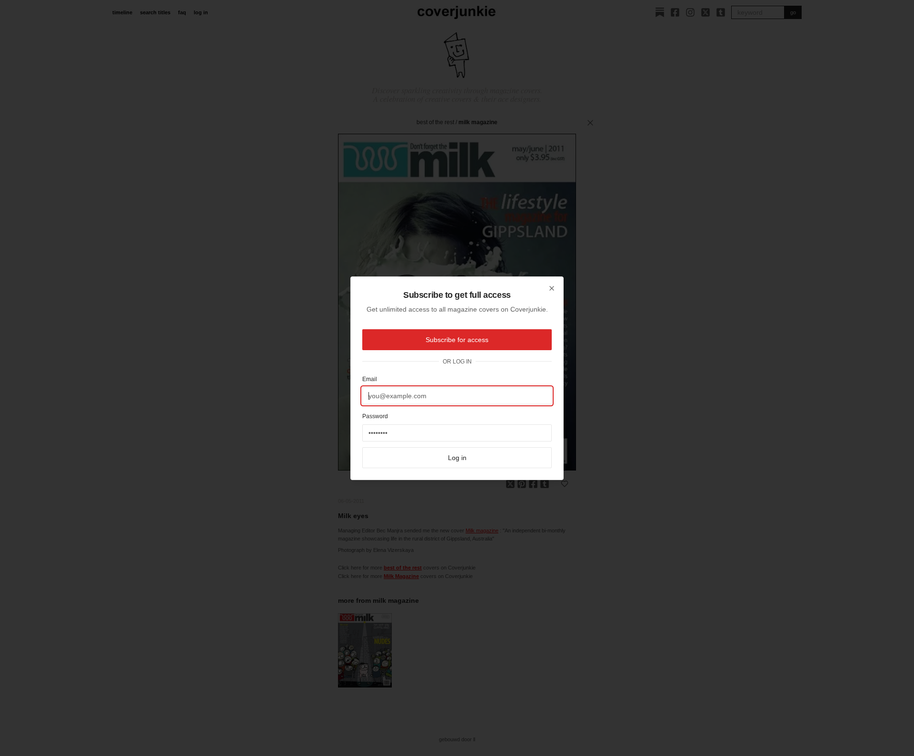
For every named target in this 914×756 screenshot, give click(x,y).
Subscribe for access (457, 340)
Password (375, 416)
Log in (457, 457)
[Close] (552, 288)
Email (369, 379)
